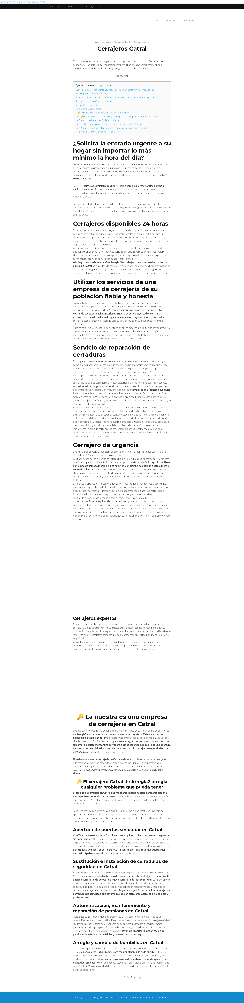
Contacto (188, 20)
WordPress (164, 997)
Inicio (156, 20)
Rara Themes (139, 997)
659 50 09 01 (56, 6)
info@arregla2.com (91, 6)
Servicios (170, 20)
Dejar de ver (104, 85)
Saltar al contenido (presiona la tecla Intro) (22, 1)
